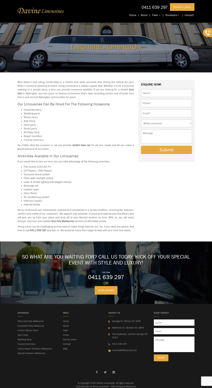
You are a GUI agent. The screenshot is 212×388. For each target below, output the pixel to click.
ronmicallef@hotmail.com (124, 350)
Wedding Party (25, 339)
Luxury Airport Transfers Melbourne (35, 348)
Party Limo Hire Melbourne (31, 321)
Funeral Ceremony (26, 344)
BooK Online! (106, 290)
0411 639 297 (155, 7)
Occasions (171, 15)
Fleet (155, 15)
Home (132, 15)
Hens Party (23, 335)
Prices (66, 335)
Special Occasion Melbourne (31, 353)
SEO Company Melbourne (123, 386)
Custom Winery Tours (28, 330)
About (144, 15)
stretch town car (81, 145)
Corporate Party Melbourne (31, 325)
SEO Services (82, 386)
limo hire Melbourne (62, 221)
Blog (65, 348)
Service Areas (70, 339)
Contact (189, 15)
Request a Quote (182, 7)
